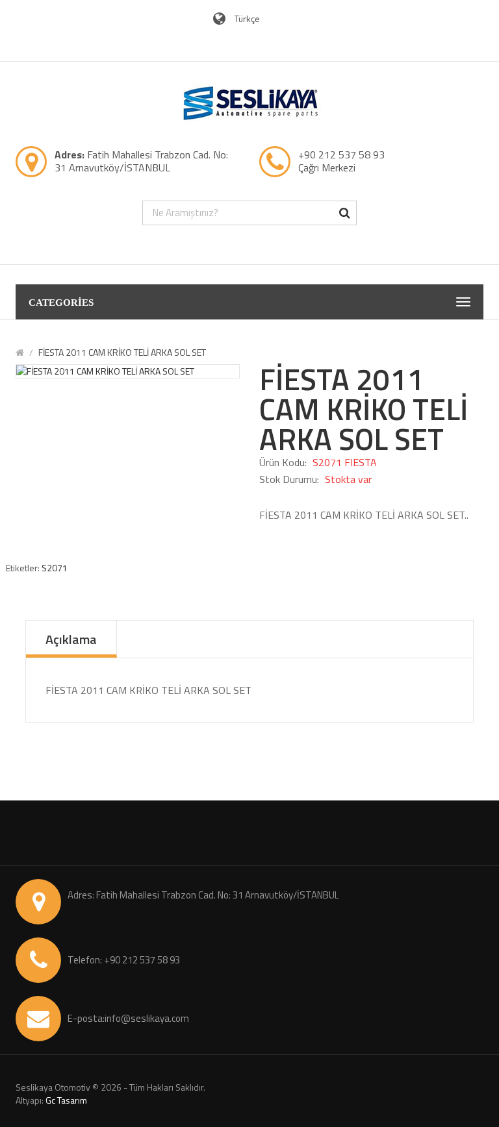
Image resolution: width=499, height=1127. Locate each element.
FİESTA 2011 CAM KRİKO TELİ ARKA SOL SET (122, 352)
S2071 (55, 568)
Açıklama (71, 639)
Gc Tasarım (66, 1100)
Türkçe (248, 18)
